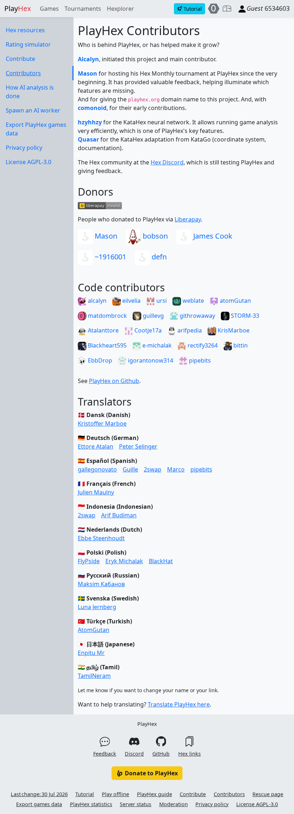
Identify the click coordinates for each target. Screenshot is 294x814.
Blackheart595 (106, 345)
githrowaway (196, 316)
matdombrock (106, 316)
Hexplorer (120, 9)
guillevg (152, 316)
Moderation (173, 804)
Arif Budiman (119, 515)
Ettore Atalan (95, 446)
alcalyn (96, 301)
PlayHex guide (154, 794)
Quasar (88, 139)
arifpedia (189, 330)
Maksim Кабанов (101, 584)
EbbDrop (99, 360)
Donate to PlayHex (150, 773)
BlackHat (161, 561)
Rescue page (267, 794)
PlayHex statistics (91, 804)
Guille (130, 469)
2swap (152, 469)
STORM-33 (244, 316)
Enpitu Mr (91, 653)
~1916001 (109, 257)
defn (158, 257)
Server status (135, 804)
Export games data (39, 804)
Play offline (115, 794)
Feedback (104, 753)
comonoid (92, 108)
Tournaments (83, 9)
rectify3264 (202, 345)
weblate (192, 301)
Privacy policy (24, 148)
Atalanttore (102, 330)
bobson (154, 236)
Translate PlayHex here (179, 704)
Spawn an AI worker (33, 110)
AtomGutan (93, 630)
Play (17, 8)
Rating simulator (28, 44)
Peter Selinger (138, 446)
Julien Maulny (96, 492)
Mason (87, 73)
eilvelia (131, 301)
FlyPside (89, 561)
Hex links (189, 753)
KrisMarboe (233, 330)
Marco (176, 469)
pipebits (199, 360)
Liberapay (188, 219)
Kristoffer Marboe (102, 423)
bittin (240, 345)
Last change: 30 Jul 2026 (39, 794)
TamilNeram (94, 676)
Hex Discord (167, 162)
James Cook (211, 236)
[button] (227, 9)
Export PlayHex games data (36, 129)
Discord (134, 753)
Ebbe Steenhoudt (101, 538)
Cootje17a (147, 330)
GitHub (161, 753)
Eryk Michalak (124, 561)
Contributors (23, 73)
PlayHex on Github (114, 381)
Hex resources (25, 30)
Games (49, 9)
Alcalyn (88, 59)
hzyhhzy (90, 122)
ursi (161, 301)
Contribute (20, 59)
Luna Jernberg (97, 607)
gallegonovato (97, 469)
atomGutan (234, 301)
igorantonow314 (150, 360)
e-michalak (156, 345)
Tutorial (84, 794)
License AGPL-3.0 (28, 162)
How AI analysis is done (30, 91)
